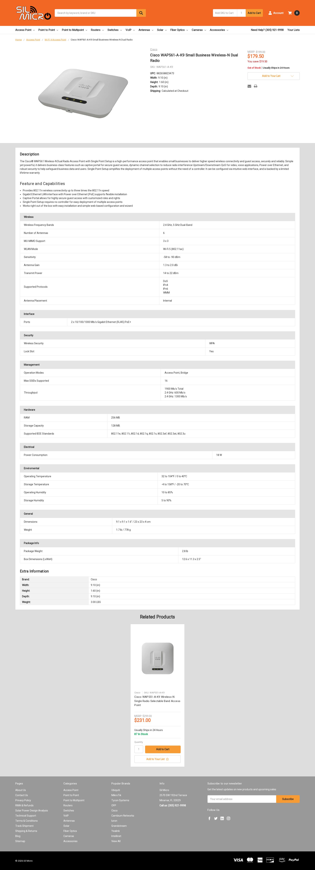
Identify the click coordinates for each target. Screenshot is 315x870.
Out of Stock (268, 68)
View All (115, 841)
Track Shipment (24, 825)
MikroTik (116, 795)
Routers (95, 30)
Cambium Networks (122, 815)
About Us (20, 790)
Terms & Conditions (26, 820)
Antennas (144, 30)
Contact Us (21, 795)
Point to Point (46, 30)
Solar (160, 30)
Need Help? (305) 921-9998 (267, 30)
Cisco (114, 810)
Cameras (197, 30)
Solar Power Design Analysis (31, 810)
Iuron (114, 820)
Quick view (157, 658)
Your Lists (293, 30)
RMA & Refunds (24, 805)
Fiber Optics (177, 30)
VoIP (128, 30)
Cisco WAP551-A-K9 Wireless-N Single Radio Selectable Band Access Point (157, 701)
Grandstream (119, 825)
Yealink (115, 831)
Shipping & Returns (26, 831)
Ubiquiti (115, 790)
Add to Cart (254, 12)
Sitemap (20, 841)
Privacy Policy (23, 800)
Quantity (138, 742)
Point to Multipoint (73, 30)
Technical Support (25, 815)
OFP (113, 805)
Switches (113, 30)
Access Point (23, 30)
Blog (17, 836)
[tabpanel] (157, 695)
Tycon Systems (120, 800)
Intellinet (116, 836)
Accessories (217, 30)
